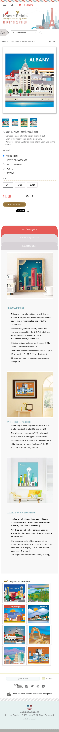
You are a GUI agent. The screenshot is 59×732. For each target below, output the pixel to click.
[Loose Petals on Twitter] (32, 686)
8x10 (20, 185)
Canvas (10, 173)
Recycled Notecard (16, 160)
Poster (10, 169)
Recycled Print (14, 164)
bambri (33, 719)
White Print (12, 156)
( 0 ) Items (27, 5)
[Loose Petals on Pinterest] (38, 686)
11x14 (32, 185)
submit (51, 678)
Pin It (28, 211)
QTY (27, 196)
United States (14, 42)
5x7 (7, 185)
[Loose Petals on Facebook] (27, 686)
